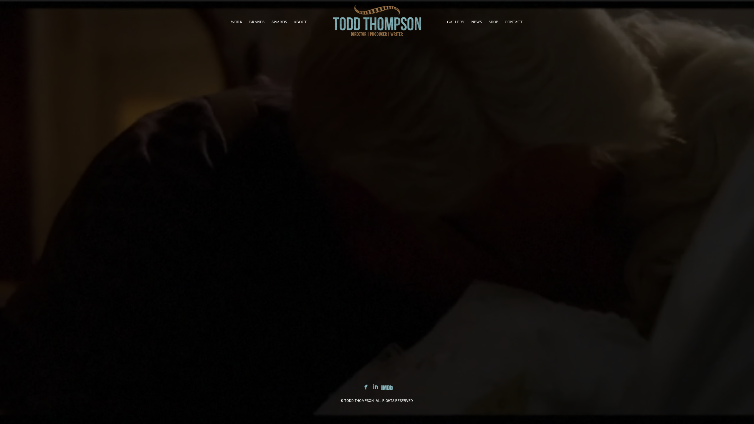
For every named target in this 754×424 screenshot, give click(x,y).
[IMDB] (387, 389)
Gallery (455, 22)
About (300, 22)
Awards (279, 22)
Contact (513, 22)
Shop (493, 22)
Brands (256, 22)
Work (236, 22)
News (476, 22)
